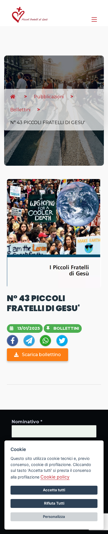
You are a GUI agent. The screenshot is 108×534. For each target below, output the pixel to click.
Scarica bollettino (41, 354)
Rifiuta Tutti (54, 503)
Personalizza (54, 516)
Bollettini (20, 109)
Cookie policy (55, 477)
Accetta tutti (54, 490)
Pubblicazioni (49, 96)
